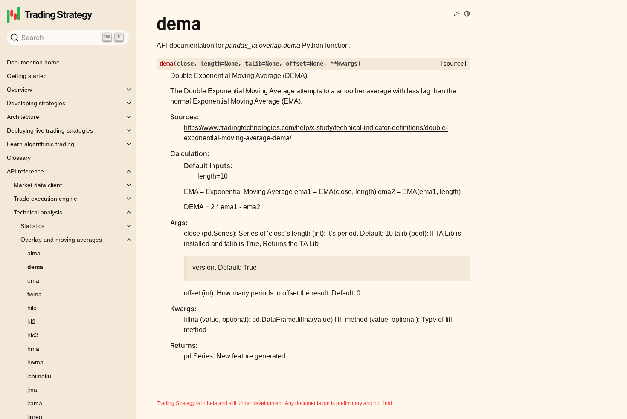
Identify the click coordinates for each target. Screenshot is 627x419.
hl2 (31, 321)
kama (34, 403)
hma (33, 348)
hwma (35, 362)
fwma (34, 294)
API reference (25, 171)
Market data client (38, 185)
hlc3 (32, 335)
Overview (19, 89)
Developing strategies (36, 103)
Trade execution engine (45, 198)
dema (35, 266)
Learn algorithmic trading (40, 144)
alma (34, 253)
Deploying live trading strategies (50, 130)
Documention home (33, 62)
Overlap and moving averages (61, 239)
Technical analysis (38, 212)
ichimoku (39, 376)
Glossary (19, 157)
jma (32, 389)
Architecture (23, 116)
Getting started (27, 75)
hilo (32, 307)
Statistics (32, 226)
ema (33, 280)
